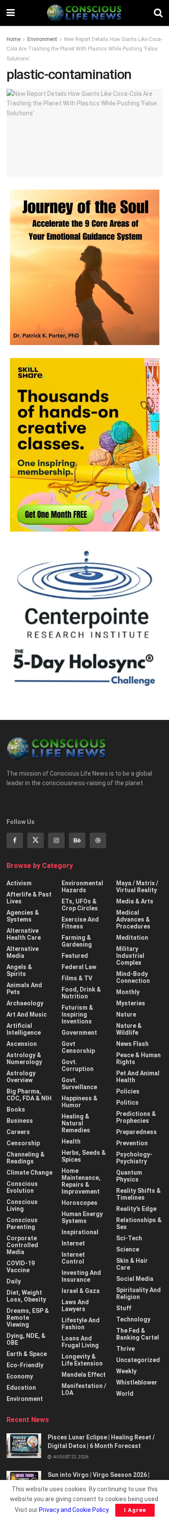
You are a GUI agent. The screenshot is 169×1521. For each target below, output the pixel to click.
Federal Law (79, 966)
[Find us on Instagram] (56, 840)
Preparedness (136, 1131)
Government (79, 1032)
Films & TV (77, 978)
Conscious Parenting (22, 1223)
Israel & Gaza (81, 1290)
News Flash (132, 1043)
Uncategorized (138, 1359)
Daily (13, 1281)
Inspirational (80, 1232)
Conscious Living (22, 1205)
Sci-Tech (129, 1238)
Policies (128, 1091)
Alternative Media (22, 952)
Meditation (132, 937)
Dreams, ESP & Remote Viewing (27, 1317)
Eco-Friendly (24, 1365)
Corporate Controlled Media (22, 1245)
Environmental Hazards (82, 887)
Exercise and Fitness (80, 923)
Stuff (123, 1308)
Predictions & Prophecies (136, 1117)
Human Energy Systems (82, 1217)
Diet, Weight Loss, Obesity (26, 1296)
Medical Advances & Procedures (133, 919)
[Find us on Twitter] (35, 840)
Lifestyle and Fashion (81, 1324)
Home (13, 39)
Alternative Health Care (23, 934)
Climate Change (29, 1172)
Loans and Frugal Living (80, 1342)
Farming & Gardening (77, 941)
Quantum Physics (129, 1176)
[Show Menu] (10, 13)
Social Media (134, 1278)
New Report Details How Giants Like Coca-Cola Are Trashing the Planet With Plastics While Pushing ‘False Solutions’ (84, 49)
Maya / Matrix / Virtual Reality (137, 887)
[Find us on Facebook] (14, 840)
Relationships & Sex (139, 1223)
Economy (19, 1376)
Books (15, 1109)
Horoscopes (80, 1202)
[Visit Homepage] (84, 13)
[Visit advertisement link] (84, 267)
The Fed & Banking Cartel (137, 1334)
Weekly (126, 1371)
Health (71, 1141)
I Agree (135, 1510)
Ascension (21, 1043)
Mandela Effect (84, 1374)
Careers (18, 1131)
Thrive (125, 1348)
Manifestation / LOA (84, 1389)
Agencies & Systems (22, 916)
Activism (19, 883)
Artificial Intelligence (23, 1029)
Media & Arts (134, 901)
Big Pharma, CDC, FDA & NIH (29, 1095)
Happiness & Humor (80, 1102)
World (124, 1393)
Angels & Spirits (19, 970)
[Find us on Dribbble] (98, 840)
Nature (126, 1014)
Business (19, 1120)
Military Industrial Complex (130, 955)
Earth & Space (26, 1353)
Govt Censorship (78, 1047)
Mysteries (130, 1003)
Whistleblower (136, 1382)
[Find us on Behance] (77, 840)
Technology (133, 1319)
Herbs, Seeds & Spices (84, 1156)
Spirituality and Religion (138, 1293)
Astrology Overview (21, 1077)
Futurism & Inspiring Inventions (77, 1014)
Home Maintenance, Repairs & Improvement (81, 1181)
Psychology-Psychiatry (134, 1158)
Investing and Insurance (81, 1276)
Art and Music (26, 1014)
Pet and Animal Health (137, 1077)
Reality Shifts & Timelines (138, 1194)
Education (21, 1387)
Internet (73, 1243)
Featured (75, 955)
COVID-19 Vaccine (20, 1267)
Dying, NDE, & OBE (26, 1339)
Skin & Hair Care (132, 1264)
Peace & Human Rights (138, 1058)
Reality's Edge (136, 1208)
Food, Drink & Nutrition (81, 993)
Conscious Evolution (22, 1187)
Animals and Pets (24, 988)
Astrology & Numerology (24, 1058)
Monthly (128, 992)
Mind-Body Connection (133, 977)
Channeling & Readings (25, 1158)
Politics (127, 1102)
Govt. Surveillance (79, 1083)
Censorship (23, 1143)
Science (127, 1249)
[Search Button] (158, 13)
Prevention (132, 1143)
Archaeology (24, 1003)
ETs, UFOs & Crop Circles (80, 905)
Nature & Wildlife (129, 1029)
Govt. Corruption (78, 1065)
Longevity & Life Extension (82, 1360)
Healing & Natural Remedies (76, 1123)
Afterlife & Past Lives (29, 898)
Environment (42, 39)
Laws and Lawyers (75, 1305)
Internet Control (73, 1258)
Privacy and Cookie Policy (73, 1509)
